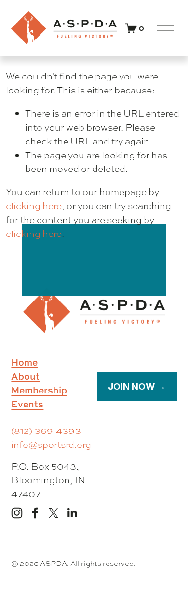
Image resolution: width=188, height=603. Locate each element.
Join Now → (137, 386)
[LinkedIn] (72, 513)
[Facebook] (35, 513)
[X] (53, 513)
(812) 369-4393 (46, 430)
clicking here (34, 205)
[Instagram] (17, 513)
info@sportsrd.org (51, 444)
